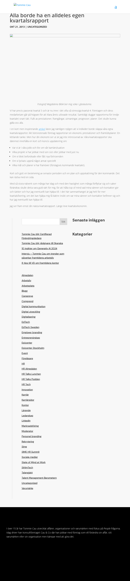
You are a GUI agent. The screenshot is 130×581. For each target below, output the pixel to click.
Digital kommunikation (33, 306)
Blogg (25, 290)
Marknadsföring (30, 425)
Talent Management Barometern (39, 477)
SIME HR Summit (30, 451)
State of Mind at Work (34, 462)
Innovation (27, 389)
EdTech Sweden (30, 327)
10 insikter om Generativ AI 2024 (39, 248)
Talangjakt (27, 472)
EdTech (26, 321)
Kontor (25, 405)
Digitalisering (29, 316)
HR (23, 363)
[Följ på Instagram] (16, 546)
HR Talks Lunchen (31, 373)
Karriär (25, 394)
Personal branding (31, 436)
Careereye (27, 295)
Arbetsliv (26, 280)
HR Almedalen (29, 368)
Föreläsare (27, 358)
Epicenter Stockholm (33, 347)
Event (25, 353)
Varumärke (27, 488)
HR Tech (26, 384)
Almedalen (27, 275)
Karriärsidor (28, 399)
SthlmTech (27, 467)
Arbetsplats (28, 285)
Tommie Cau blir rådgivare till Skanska (42, 243)
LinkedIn (26, 420)
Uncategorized (37, 26)
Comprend (27, 301)
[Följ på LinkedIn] (9, 546)
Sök (63, 221)
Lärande (26, 410)
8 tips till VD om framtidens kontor (40, 262)
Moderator (27, 431)
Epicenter (27, 342)
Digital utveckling (31, 311)
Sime (24, 446)
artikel (42, 129)
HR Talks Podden (31, 379)
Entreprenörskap (31, 337)
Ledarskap (27, 415)
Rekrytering (28, 441)
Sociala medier (30, 457)
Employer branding (32, 332)
